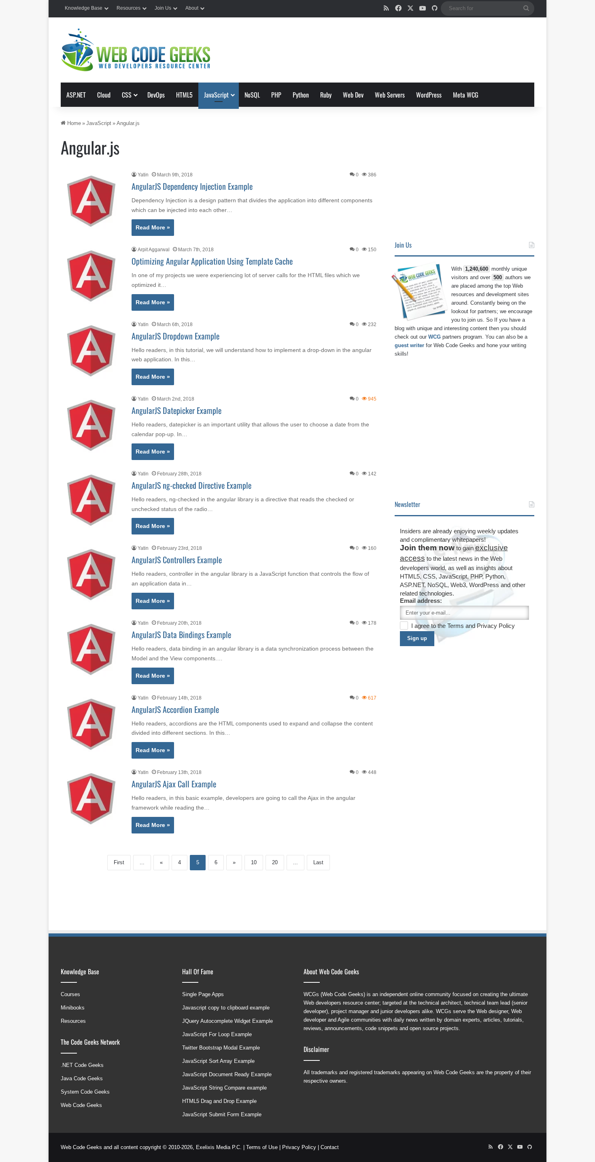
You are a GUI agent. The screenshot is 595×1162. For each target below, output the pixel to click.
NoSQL (252, 95)
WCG (434, 337)
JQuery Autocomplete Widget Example (227, 1021)
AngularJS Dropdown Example (175, 336)
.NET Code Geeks (82, 1065)
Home (73, 123)
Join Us (163, 8)
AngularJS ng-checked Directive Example (191, 485)
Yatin (143, 175)
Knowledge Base (83, 8)
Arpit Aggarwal (154, 249)
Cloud (103, 95)
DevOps (156, 95)
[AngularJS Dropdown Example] (91, 350)
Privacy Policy (496, 625)
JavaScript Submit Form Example (221, 1114)
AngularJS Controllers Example (177, 559)
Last (318, 862)
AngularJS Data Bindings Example (181, 634)
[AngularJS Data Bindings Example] (91, 649)
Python (301, 95)
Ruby (326, 95)
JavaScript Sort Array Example (218, 1061)
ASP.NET (76, 95)
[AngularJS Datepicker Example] (91, 425)
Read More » (153, 227)
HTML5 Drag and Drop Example (219, 1101)
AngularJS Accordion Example (175, 709)
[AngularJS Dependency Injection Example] (91, 201)
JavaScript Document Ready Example (227, 1074)
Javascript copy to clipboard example (226, 1008)
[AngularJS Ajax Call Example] (91, 798)
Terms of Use (262, 1147)
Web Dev (353, 95)
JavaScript (216, 95)
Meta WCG (465, 95)
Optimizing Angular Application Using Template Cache (212, 261)
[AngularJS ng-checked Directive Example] (91, 500)
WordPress (429, 95)
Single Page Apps (203, 994)
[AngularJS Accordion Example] (91, 724)
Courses (70, 994)
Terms (456, 625)
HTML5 (184, 95)
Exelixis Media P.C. (219, 1147)
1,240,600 (476, 269)
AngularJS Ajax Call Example (174, 784)
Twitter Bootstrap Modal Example (221, 1048)
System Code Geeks (85, 1092)
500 (497, 277)
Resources (128, 8)
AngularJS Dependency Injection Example (192, 186)
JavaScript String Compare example (224, 1088)
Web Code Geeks (81, 1105)
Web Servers (390, 95)
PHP (276, 95)
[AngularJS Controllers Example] (91, 574)
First (119, 862)
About (191, 8)
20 (275, 862)
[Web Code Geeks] (135, 50)
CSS (127, 95)
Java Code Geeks (82, 1078)
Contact (330, 1147)
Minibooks (73, 1008)
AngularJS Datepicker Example (176, 410)
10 (254, 862)
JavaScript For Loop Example (217, 1034)
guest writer (409, 345)
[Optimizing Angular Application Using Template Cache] (91, 276)
